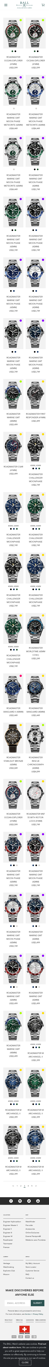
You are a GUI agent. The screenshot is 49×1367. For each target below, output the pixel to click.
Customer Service (32, 1271)
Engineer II (7, 1229)
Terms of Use (19, 1320)
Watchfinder (30, 1221)
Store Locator (31, 1267)
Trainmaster (7, 1243)
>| (36, 1186)
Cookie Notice (30, 1320)
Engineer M (7, 1236)
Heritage (6, 1263)
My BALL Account (33, 1263)
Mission (6, 1274)
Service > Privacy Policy (34, 1314)
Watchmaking (8, 1267)
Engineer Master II (10, 1225)
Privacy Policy (8, 1320)
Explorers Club (9, 1271)
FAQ (27, 1274)
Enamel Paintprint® (33, 1236)
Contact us (30, 1278)
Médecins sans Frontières (36, 1240)
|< (13, 1186)
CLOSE (25, 1362)
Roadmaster (8, 1240)
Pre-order (29, 1225)
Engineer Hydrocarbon (12, 1221)
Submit (37, 1303)
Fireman (6, 1247)
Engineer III (7, 1232)
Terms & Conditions (40, 1320)
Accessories (30, 1229)
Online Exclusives (32, 1232)
